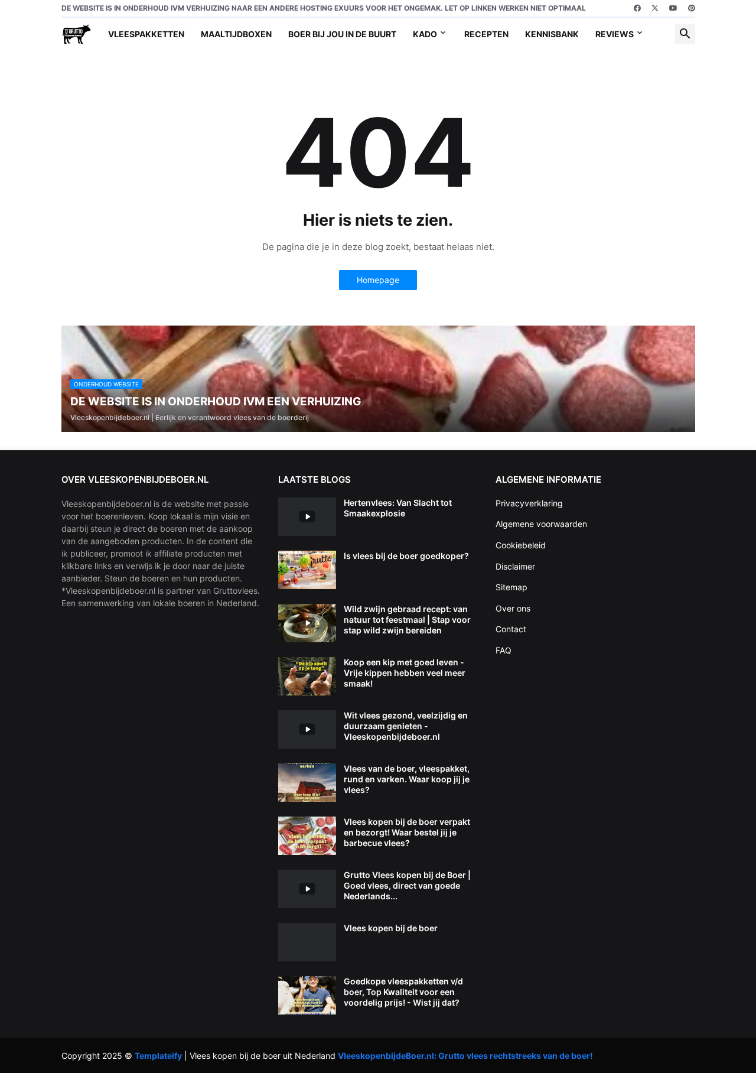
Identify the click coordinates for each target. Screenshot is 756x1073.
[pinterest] (691, 8)
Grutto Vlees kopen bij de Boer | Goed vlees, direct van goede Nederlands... (407, 885)
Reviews (614, 34)
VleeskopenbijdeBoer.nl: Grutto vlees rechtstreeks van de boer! (465, 1056)
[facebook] (637, 8)
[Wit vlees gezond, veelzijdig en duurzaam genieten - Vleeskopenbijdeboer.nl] (307, 729)
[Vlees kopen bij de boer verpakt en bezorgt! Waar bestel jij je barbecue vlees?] (307, 836)
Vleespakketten (146, 34)
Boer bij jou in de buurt (342, 34)
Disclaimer (515, 566)
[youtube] (673, 8)
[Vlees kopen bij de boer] (307, 942)
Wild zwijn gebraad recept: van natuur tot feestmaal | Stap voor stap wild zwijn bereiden (407, 619)
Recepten (486, 34)
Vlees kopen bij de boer (391, 928)
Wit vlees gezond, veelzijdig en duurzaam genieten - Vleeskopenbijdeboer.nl (406, 726)
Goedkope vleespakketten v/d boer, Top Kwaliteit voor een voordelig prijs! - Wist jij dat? (403, 991)
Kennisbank (552, 34)
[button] (685, 34)
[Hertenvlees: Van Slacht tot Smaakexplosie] (307, 517)
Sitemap (511, 587)
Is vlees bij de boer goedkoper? (406, 556)
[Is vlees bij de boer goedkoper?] (307, 570)
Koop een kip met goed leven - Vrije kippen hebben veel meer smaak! (404, 672)
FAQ (503, 650)
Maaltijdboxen (236, 34)
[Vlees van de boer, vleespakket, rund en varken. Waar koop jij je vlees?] (307, 782)
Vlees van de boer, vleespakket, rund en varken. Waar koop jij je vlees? (407, 779)
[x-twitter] (655, 8)
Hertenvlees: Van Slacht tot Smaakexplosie (398, 508)
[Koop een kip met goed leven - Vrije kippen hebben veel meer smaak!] (307, 676)
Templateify (158, 1056)
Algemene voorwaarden (541, 524)
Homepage (378, 280)
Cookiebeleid (521, 545)
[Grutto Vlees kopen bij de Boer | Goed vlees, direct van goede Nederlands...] (307, 889)
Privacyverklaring (529, 503)
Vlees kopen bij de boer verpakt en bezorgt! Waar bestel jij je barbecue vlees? (407, 832)
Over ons (513, 608)
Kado (425, 34)
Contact (511, 629)
